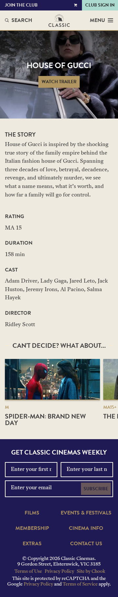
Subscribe (96, 488)
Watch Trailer (59, 81)
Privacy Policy (59, 571)
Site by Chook (91, 571)
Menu (97, 20)
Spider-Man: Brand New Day (45, 419)
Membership (32, 528)
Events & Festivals (86, 513)
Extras (32, 544)
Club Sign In (100, 5)
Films (32, 513)
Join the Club (21, 5)
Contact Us (86, 544)
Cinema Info (86, 528)
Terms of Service (80, 584)
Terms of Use (28, 571)
